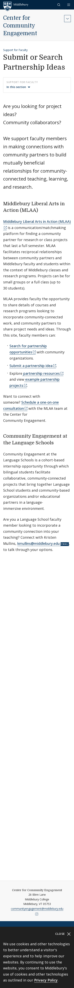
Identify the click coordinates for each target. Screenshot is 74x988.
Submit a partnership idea (30, 365)
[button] (59, 4)
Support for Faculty (15, 50)
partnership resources (41, 373)
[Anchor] (41, 209)
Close (60, 934)
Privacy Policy (46, 980)
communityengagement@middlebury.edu (37, 908)
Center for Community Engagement (20, 26)
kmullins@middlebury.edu (38, 543)
